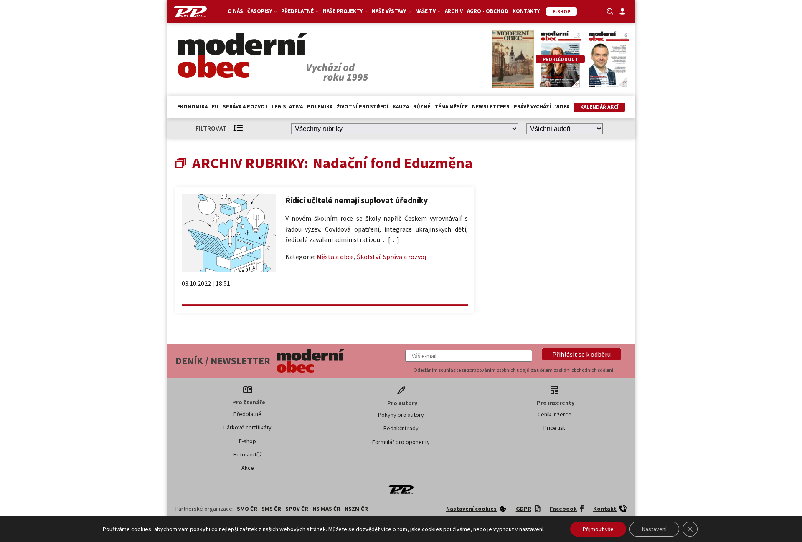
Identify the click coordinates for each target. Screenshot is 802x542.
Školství (368, 256)
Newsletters (491, 106)
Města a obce (335, 256)
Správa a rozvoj (245, 106)
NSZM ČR (356, 508)
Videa (562, 106)
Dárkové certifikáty (247, 427)
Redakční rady (401, 428)
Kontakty (526, 11)
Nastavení (654, 529)
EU (215, 106)
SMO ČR (247, 508)
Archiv (454, 11)
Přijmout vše (598, 529)
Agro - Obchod (487, 11)
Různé (421, 106)
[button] (581, 354)
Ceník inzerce (554, 414)
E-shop (247, 441)
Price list (554, 427)
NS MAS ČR (326, 508)
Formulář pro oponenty (401, 442)
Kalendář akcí (599, 107)
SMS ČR (271, 508)
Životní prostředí (362, 106)
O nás (235, 11)
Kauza (401, 106)
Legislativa (287, 106)
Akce (247, 467)
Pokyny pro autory (401, 414)
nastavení (531, 529)
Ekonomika (192, 106)
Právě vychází (532, 106)
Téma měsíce (451, 106)
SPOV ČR (296, 508)
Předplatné (247, 414)
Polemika (319, 106)
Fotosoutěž (247, 454)
